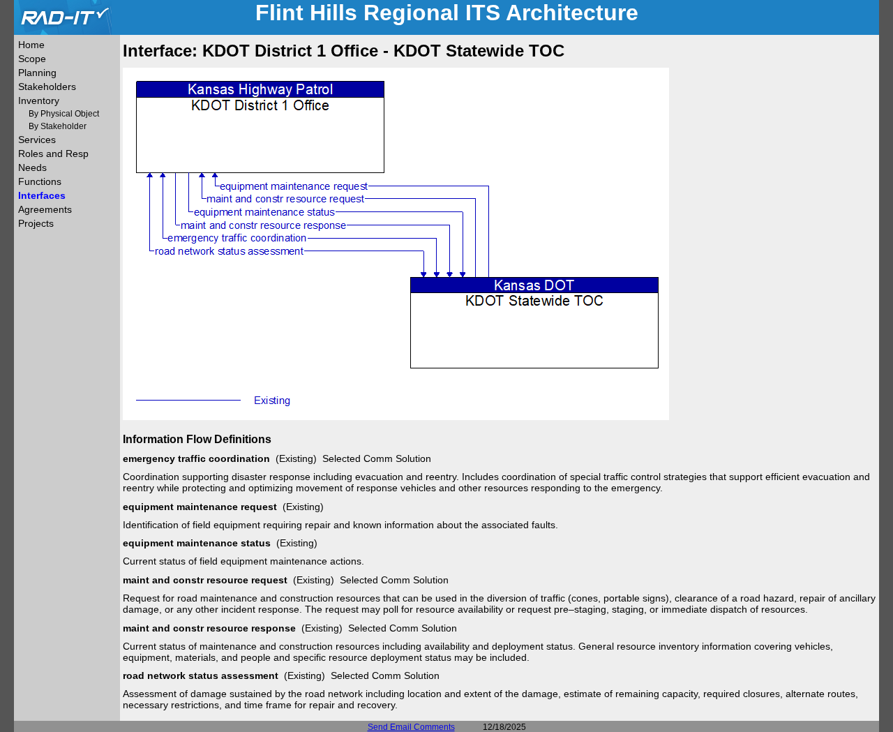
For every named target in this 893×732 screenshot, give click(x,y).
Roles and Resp (53, 153)
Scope (32, 58)
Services (37, 139)
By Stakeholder (58, 126)
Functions (39, 181)
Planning (37, 72)
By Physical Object (64, 114)
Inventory (38, 100)
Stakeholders (47, 86)
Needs (32, 167)
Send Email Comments (411, 727)
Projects (36, 223)
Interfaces (42, 195)
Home (31, 44)
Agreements (45, 209)
